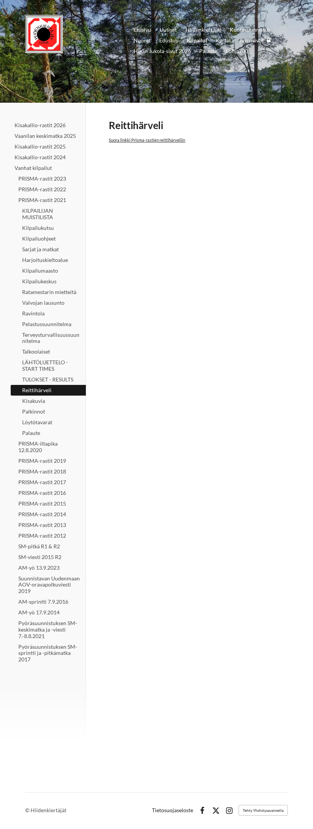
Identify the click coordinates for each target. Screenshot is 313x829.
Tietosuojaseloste (172, 810)
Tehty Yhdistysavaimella (263, 810)
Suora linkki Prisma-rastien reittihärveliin (147, 139)
